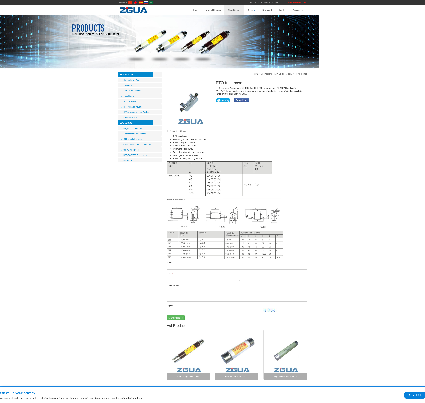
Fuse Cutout (128, 95)
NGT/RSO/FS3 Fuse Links (135, 155)
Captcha (171, 305)
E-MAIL (276, 2)
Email (170, 273)
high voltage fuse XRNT (188, 376)
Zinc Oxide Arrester (132, 90)
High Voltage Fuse (131, 80)
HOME (255, 73)
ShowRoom (233, 10)
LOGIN (253, 2)
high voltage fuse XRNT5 (285, 376)
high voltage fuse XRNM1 (236, 376)
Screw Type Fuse (131, 149)
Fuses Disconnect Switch (134, 133)
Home (196, 10)
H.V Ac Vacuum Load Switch (136, 112)
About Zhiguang (213, 10)
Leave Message (175, 317)
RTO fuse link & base (132, 138)
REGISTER (265, 2)
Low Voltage (126, 122)
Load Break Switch (131, 117)
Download (267, 10)
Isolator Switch (129, 101)
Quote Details (173, 285)
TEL (241, 273)
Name (169, 262)
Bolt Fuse (127, 160)
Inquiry (282, 10)
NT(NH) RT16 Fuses (132, 128)
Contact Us (298, 10)
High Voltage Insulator (133, 106)
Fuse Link (127, 85)
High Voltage (126, 74)
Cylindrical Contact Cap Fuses (137, 144)
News (251, 10)
